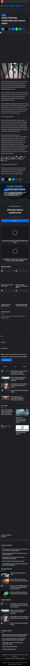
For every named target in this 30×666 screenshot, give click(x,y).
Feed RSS (20, 654)
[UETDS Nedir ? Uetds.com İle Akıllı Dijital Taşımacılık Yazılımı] (22, 412)
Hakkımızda (4, 662)
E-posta (3, 342)
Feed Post (15, 656)
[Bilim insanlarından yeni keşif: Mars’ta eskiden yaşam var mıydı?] (5, 581)
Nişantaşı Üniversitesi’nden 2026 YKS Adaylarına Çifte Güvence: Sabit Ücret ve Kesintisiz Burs (15, 194)
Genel (8, 12)
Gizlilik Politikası (15, 662)
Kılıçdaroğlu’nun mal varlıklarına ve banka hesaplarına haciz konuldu (19, 385)
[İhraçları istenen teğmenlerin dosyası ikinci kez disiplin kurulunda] (6, 379)
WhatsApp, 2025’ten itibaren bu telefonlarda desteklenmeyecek (18, 592)
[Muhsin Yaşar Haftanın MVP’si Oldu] (7, 276)
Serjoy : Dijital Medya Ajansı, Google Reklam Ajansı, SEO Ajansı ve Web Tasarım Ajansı (7, 412)
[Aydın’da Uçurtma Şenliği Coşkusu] (7, 296)
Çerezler (22, 662)
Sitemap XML (5, 654)
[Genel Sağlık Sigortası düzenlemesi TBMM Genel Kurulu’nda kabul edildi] (6, 398)
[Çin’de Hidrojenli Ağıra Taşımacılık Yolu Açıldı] (22, 296)
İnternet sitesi (4, 348)
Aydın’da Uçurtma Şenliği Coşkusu (6, 305)
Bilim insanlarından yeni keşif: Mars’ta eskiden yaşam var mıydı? (19, 580)
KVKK (26, 662)
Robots (15, 654)
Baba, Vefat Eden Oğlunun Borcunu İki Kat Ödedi (22, 286)
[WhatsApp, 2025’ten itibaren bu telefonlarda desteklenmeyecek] (5, 594)
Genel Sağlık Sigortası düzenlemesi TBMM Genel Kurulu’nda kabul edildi (17, 398)
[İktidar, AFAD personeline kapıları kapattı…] (6, 392)
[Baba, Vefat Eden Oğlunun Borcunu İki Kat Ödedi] (22, 276)
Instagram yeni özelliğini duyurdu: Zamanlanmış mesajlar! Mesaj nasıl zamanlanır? (19, 587)
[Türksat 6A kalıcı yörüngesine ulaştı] (5, 575)
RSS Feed (10, 654)
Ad (2, 336)
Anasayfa (4, 12)
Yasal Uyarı (19, 664)
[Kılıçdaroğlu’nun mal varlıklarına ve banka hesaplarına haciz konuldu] (6, 386)
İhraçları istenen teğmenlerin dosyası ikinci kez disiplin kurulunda (18, 379)
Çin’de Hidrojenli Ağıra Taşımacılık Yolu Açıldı (21, 305)
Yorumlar (24, 366)
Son (15, 366)
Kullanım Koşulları (12, 664)
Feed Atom (25, 654)
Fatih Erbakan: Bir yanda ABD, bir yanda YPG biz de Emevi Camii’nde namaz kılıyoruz (19, 372)
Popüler (5, 366)
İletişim (9, 662)
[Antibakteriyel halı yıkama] (22, 428)
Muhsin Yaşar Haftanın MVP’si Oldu (7, 285)
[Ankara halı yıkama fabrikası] (7, 479)
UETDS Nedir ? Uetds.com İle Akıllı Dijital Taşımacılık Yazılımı (21, 420)
